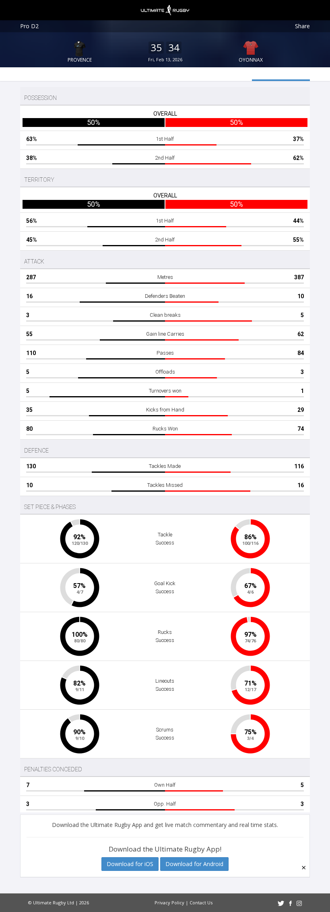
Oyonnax (251, 59)
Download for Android (194, 864)
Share (302, 26)
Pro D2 (29, 26)
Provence (80, 59)
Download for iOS (130, 864)
